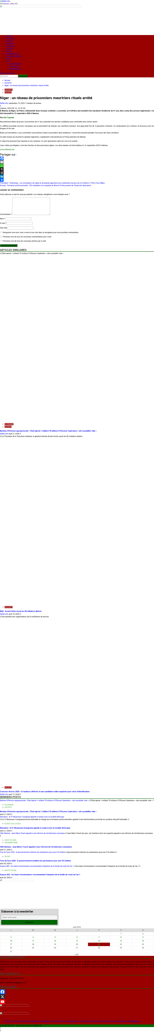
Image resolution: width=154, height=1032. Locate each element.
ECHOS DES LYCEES (87, 1021)
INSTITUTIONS (109, 1021)
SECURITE (35, 1021)
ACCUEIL (8, 1021)
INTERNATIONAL (71, 1021)
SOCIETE (26, 1021)
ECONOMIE (44, 1021)
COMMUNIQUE (133, 1021)
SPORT (61, 1021)
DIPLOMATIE (121, 1021)
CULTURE (53, 1021)
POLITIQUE (17, 1021)
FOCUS (99, 1021)
